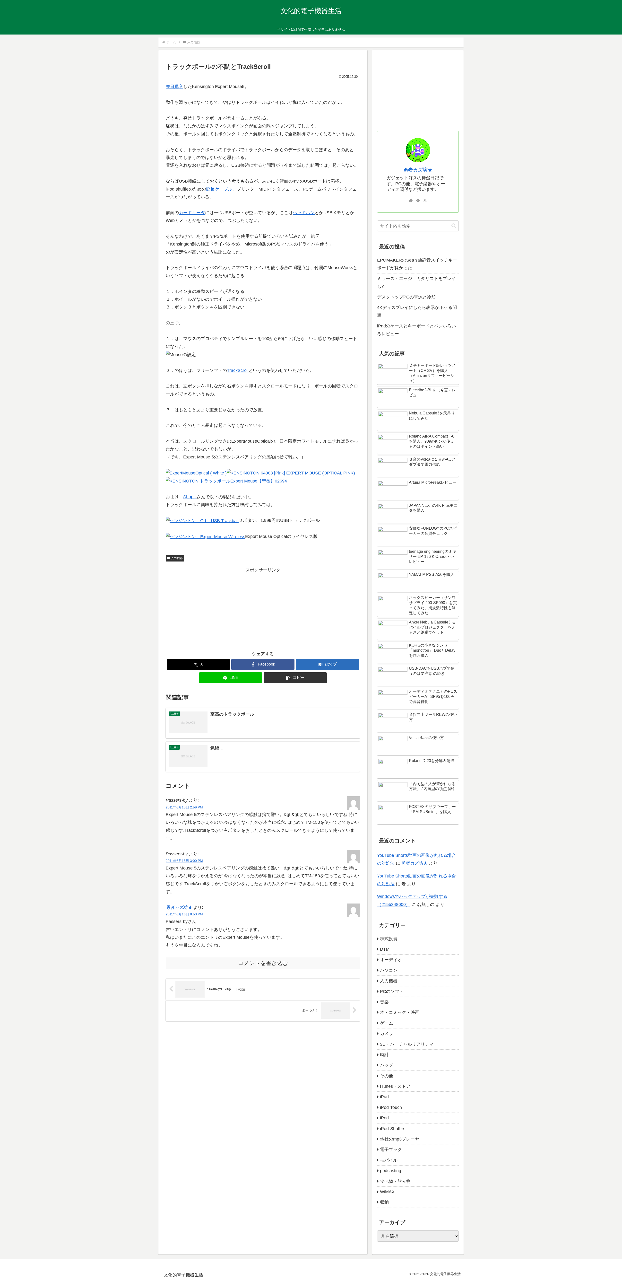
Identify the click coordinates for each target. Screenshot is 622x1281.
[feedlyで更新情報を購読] (418, 200)
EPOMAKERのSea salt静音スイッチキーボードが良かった (417, 264)
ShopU (190, 496)
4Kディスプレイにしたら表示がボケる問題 (417, 311)
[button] (295, 677)
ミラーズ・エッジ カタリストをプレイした (416, 282)
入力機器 (177, 558)
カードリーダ (192, 212)
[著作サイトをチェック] (411, 200)
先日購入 (174, 86)
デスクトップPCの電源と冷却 (406, 297)
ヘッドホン (304, 212)
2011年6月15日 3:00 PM (184, 861)
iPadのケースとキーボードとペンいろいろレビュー (416, 330)
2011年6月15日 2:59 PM (184, 807)
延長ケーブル (219, 189)
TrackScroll (238, 370)
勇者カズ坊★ (179, 907)
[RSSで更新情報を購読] (425, 200)
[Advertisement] (263, 608)
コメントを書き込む (263, 963)
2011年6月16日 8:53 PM (184, 914)
